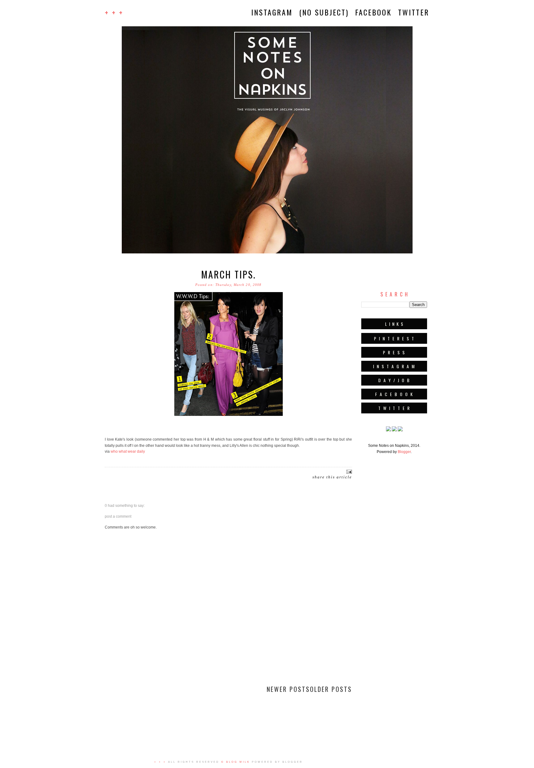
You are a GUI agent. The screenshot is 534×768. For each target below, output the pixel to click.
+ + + (114, 12)
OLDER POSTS (331, 689)
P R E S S (394, 352)
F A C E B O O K (394, 394)
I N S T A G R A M (394, 366)
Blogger (404, 452)
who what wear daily (128, 451)
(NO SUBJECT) (324, 12)
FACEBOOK (373, 12)
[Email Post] (348, 471)
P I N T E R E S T (394, 338)
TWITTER (413, 12)
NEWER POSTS (288, 689)
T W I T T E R (394, 408)
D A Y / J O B (394, 380)
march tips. (228, 274)
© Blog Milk (235, 762)
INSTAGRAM (272, 12)
